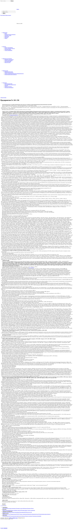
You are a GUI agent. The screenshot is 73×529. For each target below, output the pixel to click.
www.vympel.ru (31, 267)
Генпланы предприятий (9, 87)
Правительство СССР (9, 71)
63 (5, 505)
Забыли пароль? (8, 15)
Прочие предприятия (8, 60)
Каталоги (4, 46)
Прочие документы (8, 86)
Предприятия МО (8, 61)
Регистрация (2, 15)
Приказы (6, 85)
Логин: (4, 11)
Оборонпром (5, 32)
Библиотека (7, 36)
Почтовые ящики (8, 49)
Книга (6, 33)
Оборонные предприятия (7, 58)
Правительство (5, 70)
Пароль (4, 12)
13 (2, 505)
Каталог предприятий (9, 47)
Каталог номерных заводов (10, 48)
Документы (5, 82)
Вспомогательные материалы (10, 34)
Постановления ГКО (8, 83)
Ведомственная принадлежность (11, 74)
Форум (6, 38)
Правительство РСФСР (9, 72)
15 (4, 505)
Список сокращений (8, 50)
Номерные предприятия (9, 59)
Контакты (6, 37)
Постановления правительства (10, 84)
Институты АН (7, 62)
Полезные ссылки (8, 35)
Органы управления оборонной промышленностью (14, 73)
